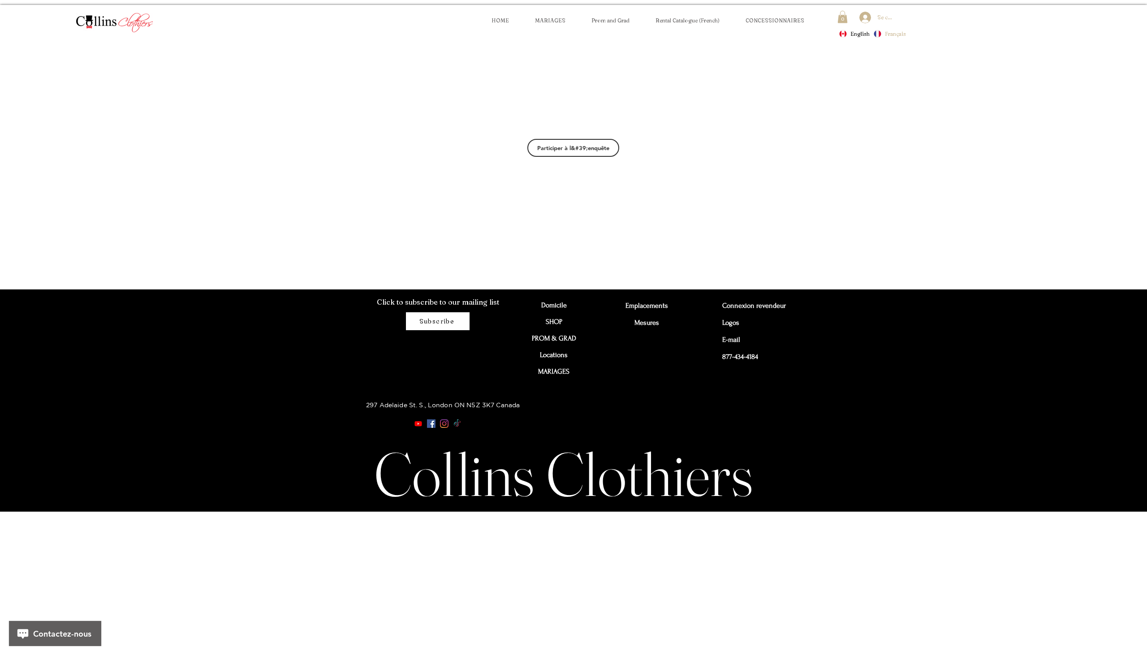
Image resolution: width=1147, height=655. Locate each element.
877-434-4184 (740, 357)
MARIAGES (553, 371)
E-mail (731, 340)
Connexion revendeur (742, 306)
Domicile (554, 305)
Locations (554, 355)
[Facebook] (431, 423)
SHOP (554, 322)
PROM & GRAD (553, 338)
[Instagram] (444, 423)
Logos (730, 323)
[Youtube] (418, 423)
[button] (775, 20)
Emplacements (646, 306)
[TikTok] (457, 423)
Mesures (646, 323)
